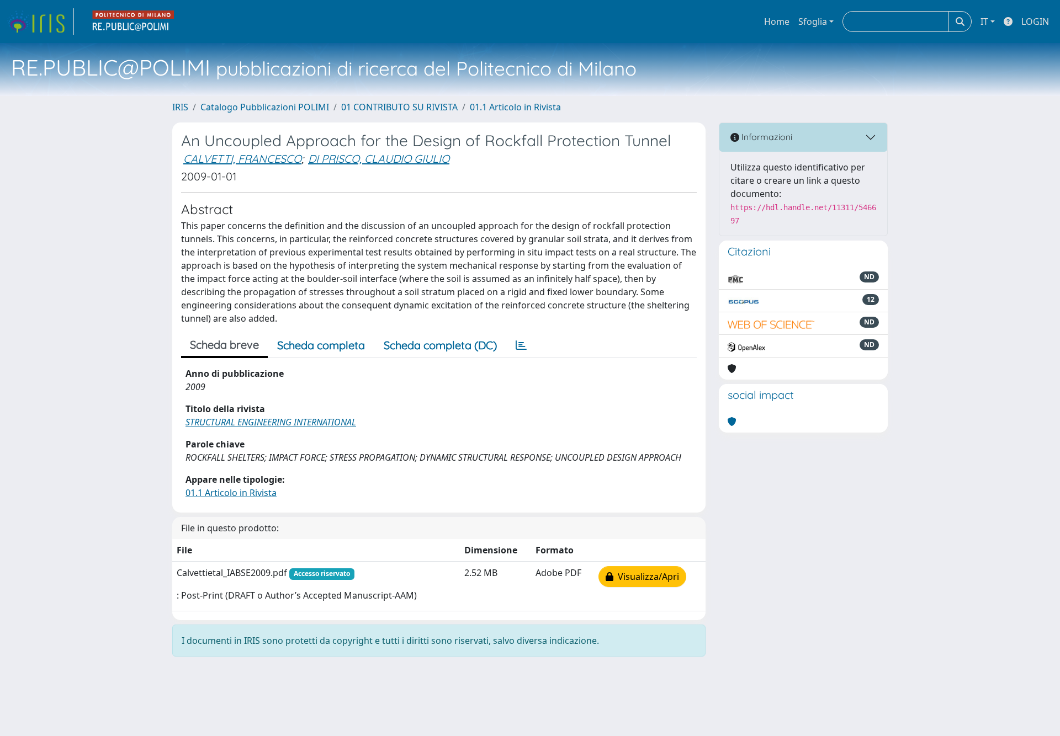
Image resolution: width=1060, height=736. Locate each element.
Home (776, 21)
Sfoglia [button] (812, 21)
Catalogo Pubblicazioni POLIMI (264, 107)
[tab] (521, 345)
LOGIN (1035, 21)
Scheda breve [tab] (224, 344)
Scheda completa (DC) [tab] (440, 345)
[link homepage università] (133, 21)
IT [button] (984, 21)
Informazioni (765, 136)
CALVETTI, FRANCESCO (242, 159)
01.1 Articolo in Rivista (515, 107)
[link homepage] (40, 21)
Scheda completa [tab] (321, 345)
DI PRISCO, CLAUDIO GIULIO (378, 159)
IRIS (180, 107)
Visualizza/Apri (646, 576)
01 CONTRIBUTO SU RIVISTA (399, 107)
